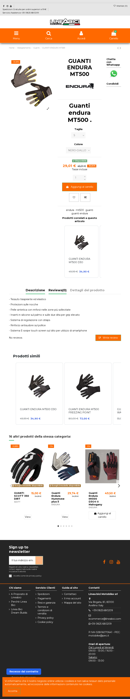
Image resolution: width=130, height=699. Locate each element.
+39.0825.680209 (102, 610)
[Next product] (120, 48)
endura (70, 210)
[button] (12, 393)
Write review (110, 337)
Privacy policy (46, 617)
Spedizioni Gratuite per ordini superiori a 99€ (25, 9)
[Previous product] (118, 48)
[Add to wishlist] (74, 197)
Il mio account (72, 598)
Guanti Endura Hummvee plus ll (57, 497)
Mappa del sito (72, 602)
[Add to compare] (85, 197)
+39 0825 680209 (101, 623)
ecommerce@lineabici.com (105, 618)
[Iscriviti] (39, 560)
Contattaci (70, 594)
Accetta (12, 691)
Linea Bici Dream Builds (19, 611)
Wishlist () (121, 6)
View (28, 516)
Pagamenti (44, 598)
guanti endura (79, 213)
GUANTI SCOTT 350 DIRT (21, 495)
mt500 (80, 210)
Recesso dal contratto (23, 671)
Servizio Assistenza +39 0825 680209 (21, 12)
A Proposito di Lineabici (19, 596)
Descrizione (35, 290)
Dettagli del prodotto (87, 290)
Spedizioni (44, 594)
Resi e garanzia (46, 602)
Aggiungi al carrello (82, 186)
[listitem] (39, 394)
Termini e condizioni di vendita (45, 610)
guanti (89, 210)
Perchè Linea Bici (19, 603)
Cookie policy (45, 622)
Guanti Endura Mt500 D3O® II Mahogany (95, 498)
